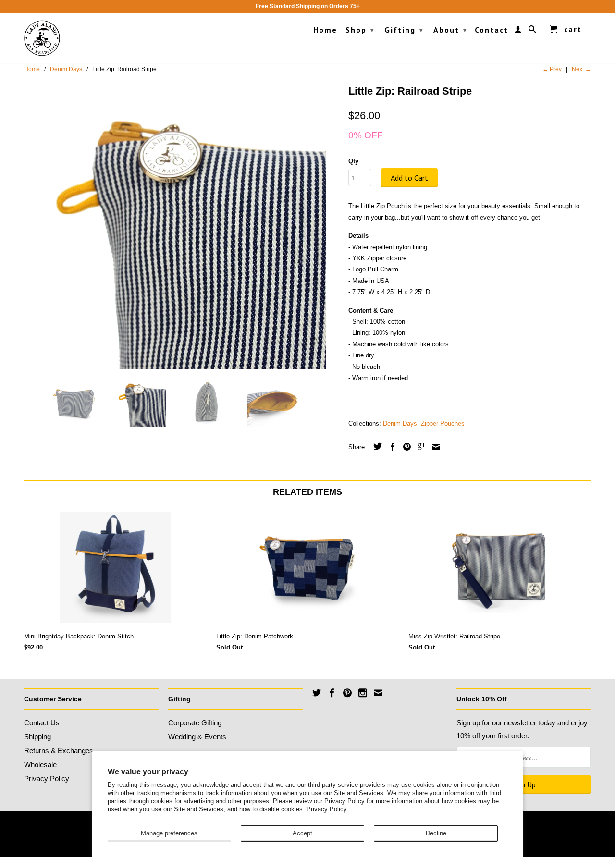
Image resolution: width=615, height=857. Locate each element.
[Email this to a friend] (433, 447)
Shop (360, 30)
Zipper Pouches (443, 423)
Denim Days (400, 423)
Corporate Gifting (194, 723)
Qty (353, 161)
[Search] (533, 31)
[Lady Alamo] (42, 38)
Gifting (404, 30)
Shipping (37, 737)
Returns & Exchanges (58, 751)
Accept (302, 833)
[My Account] (518, 31)
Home (325, 30)
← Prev (552, 69)
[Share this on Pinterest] (404, 447)
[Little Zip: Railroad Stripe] (181, 225)
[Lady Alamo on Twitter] (316, 692)
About (450, 30)
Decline (436, 833)
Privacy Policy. (327, 809)
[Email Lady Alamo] (378, 692)
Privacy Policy (46, 778)
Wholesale (40, 764)
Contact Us (42, 723)
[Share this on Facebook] (390, 447)
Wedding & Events (197, 737)
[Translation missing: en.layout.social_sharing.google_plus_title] (419, 447)
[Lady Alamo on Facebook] (332, 692)
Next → (581, 69)
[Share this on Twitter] (375, 446)
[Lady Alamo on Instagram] (362, 692)
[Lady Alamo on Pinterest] (347, 692)
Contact (491, 30)
